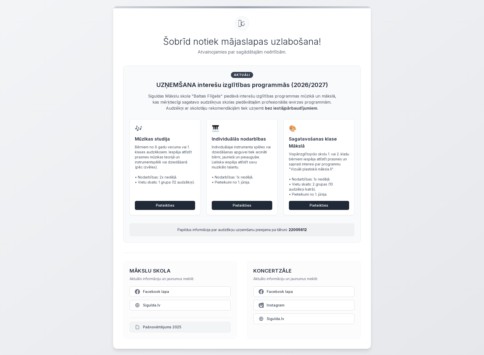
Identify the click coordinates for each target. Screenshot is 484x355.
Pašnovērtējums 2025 (162, 327)
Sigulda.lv (151, 305)
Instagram (275, 305)
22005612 (298, 230)
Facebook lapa (156, 291)
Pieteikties (165, 205)
